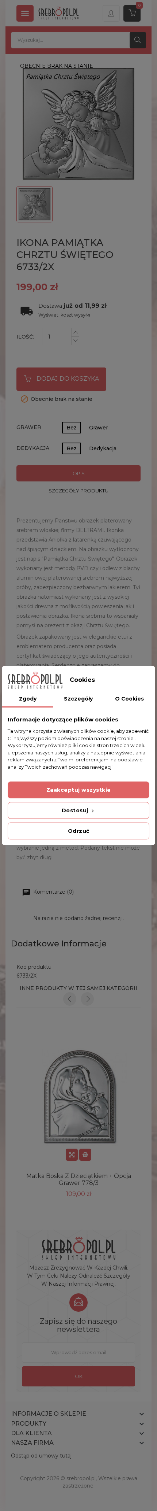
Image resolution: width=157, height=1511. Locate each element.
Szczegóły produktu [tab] (78, 491)
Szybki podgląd (72, 1155)
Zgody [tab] (28, 698)
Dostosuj (76, 810)
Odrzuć (78, 831)
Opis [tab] (79, 473)
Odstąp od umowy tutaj (41, 1455)
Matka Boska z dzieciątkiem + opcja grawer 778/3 (78, 1179)
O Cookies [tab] (129, 698)
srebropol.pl (81, 1478)
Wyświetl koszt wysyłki (64, 315)
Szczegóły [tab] (78, 698)
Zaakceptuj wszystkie (78, 790)
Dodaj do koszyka (68, 378)
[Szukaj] (138, 40)
